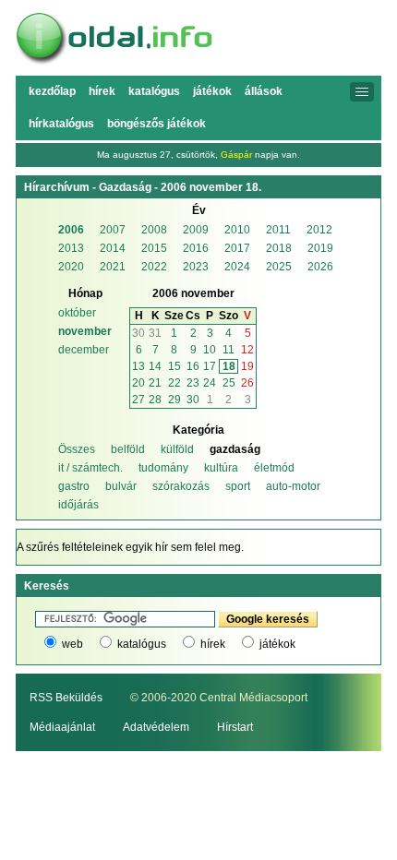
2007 (113, 229)
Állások (264, 91)
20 (138, 382)
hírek (212, 644)
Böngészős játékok (156, 123)
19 (247, 366)
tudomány (163, 467)
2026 (320, 266)
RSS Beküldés (66, 697)
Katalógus (154, 91)
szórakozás (181, 486)
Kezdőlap (52, 91)
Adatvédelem (156, 727)
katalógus (141, 644)
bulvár (121, 486)
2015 (154, 248)
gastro (74, 486)
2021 (113, 266)
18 (229, 366)
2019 (320, 248)
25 (229, 382)
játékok (277, 644)
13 (138, 366)
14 (155, 366)
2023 (196, 266)
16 (192, 366)
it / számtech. (90, 467)
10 (209, 349)
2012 (319, 229)
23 (192, 382)
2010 (237, 229)
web (72, 644)
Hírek (102, 91)
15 (174, 366)
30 (138, 333)
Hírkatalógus (61, 123)
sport (237, 486)
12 (247, 349)
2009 (196, 229)
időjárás (78, 504)
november (85, 331)
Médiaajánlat (62, 727)
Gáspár (236, 154)
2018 (279, 248)
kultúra (221, 467)
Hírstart (235, 727)
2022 (154, 266)
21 (155, 382)
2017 (237, 248)
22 (174, 382)
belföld (128, 449)
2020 (71, 266)
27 (138, 399)
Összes (76, 449)
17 (209, 366)
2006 (71, 229)
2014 (113, 248)
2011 (278, 229)
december (83, 349)
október (77, 312)
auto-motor (293, 486)
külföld (177, 449)
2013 (71, 248)
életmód (274, 467)
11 (229, 349)
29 (174, 399)
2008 (154, 229)
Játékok (212, 91)
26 (247, 382)
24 (209, 382)
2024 (237, 266)
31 (155, 333)
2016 (196, 248)
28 (155, 399)
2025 (279, 266)
